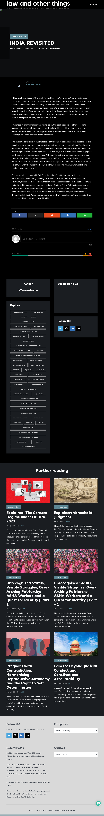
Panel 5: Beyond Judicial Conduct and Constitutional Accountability (75, 672)
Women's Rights (28, 447)
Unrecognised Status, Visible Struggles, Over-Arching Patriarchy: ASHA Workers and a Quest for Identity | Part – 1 (75, 593)
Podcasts (17, 423)
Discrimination (19, 365)
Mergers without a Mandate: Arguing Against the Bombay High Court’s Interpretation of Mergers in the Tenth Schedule (28, 794)
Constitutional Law (21, 351)
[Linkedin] (72, 328)
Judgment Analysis (21, 394)
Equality (28, 370)
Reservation (28, 427)
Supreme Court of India (28, 432)
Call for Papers (18, 336)
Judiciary (39, 394)
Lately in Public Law (28, 403)
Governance (18, 384)
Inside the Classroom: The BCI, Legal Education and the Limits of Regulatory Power (25, 756)
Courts (40, 351)
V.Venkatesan (54, 48)
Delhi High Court (36, 360)
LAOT (22, 526)
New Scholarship (20, 418)
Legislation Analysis (28, 408)
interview (16, 198)
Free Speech (17, 379)
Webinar (39, 442)
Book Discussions (20, 326)
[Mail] (78, 328)
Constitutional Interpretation (28, 346)
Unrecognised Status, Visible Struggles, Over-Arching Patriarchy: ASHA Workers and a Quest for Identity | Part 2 (27, 593)
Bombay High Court (28, 317)
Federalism (37, 375)
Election (16, 370)
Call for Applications (28, 331)
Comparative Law (37, 336)
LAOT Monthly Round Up (28, 399)
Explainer (19, 375)
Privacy (29, 423)
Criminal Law (18, 360)
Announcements (20, 312)
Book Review (39, 326)
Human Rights (37, 384)
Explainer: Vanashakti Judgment (73, 515)
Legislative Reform (28, 413)
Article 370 (38, 312)
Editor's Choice (37, 365)
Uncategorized (19, 36)
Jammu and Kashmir (28, 389)
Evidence (40, 370)
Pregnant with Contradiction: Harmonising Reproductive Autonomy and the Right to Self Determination (28, 676)
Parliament (38, 418)
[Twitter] (60, 328)
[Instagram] (66, 328)
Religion (41, 423)
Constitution (28, 341)
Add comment (15, 48)
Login (89, 229)
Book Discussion (28, 322)
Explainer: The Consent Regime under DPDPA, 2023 (26, 517)
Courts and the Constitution (28, 355)
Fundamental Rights (36, 379)
